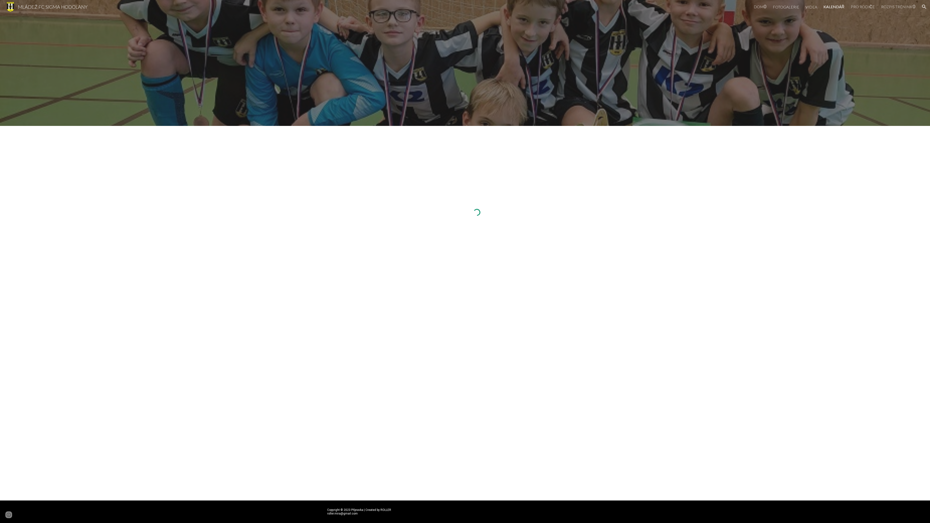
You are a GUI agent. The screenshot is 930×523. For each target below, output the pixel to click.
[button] (924, 7)
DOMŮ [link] (760, 6)
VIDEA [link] (811, 7)
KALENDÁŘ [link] (834, 6)
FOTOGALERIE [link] (786, 7)
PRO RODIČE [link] (863, 6)
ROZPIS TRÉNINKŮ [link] (898, 6)
